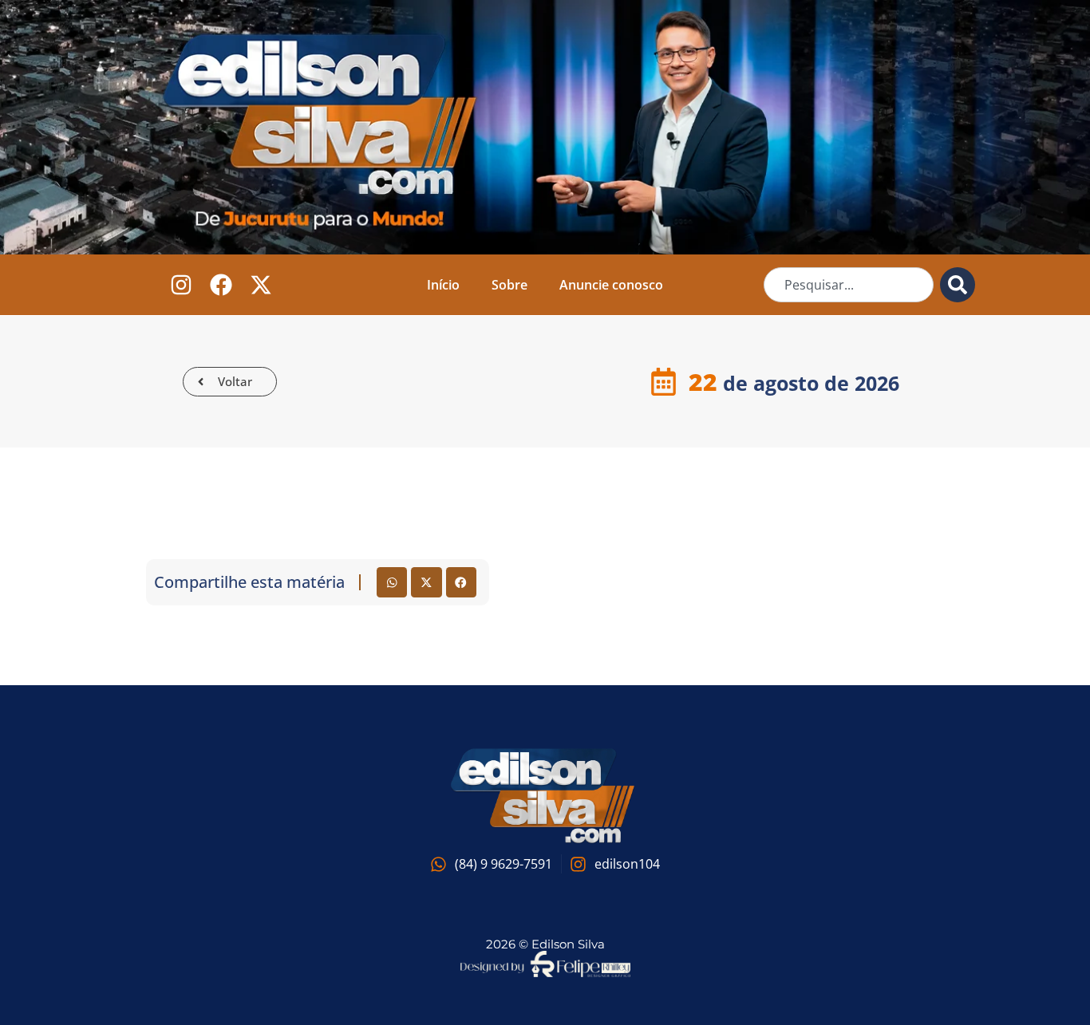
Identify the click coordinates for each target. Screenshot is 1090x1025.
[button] (392, 582)
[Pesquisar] (957, 284)
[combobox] (849, 284)
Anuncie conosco (611, 285)
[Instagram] (181, 285)
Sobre (509, 285)
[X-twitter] (260, 285)
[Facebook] (221, 285)
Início (443, 285)
